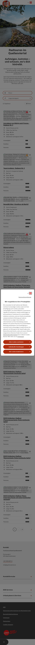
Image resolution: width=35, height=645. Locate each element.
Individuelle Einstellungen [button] (16, 347)
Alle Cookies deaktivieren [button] (16, 351)
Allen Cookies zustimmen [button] (16, 342)
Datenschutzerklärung (25, 297)
